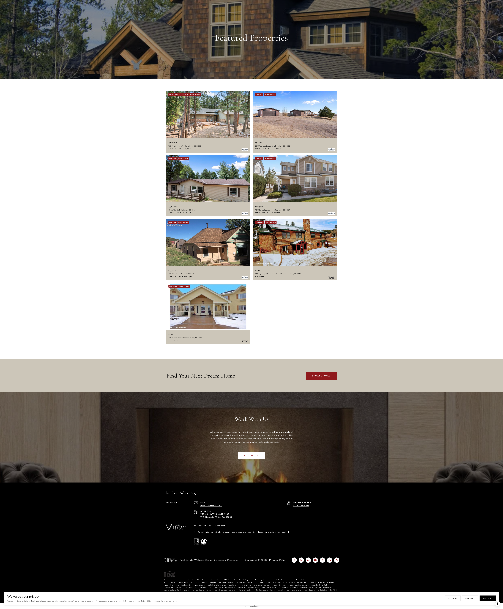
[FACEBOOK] (294, 560)
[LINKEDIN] (308, 560)
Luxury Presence (228, 559)
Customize (470, 598)
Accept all (487, 598)
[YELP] (322, 560)
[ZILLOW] (336, 560)
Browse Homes (321, 376)
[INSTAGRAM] (301, 560)
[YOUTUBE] (315, 560)
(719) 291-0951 (301, 505)
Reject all (453, 598)
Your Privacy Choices (251, 606)
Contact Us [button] (251, 455)
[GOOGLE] (329, 560)
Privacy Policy (278, 559)
